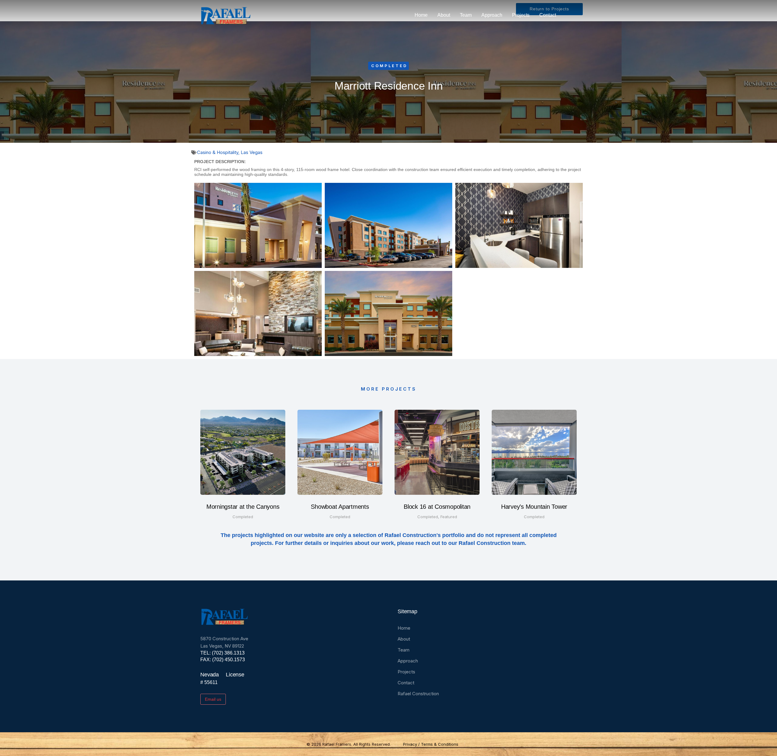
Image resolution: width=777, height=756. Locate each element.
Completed (389, 65)
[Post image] (242, 452)
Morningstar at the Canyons (243, 506)
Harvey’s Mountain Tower (534, 506)
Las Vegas (252, 152)
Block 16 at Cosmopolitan (437, 506)
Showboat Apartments (340, 506)
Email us (213, 699)
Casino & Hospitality (217, 152)
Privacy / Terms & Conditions (430, 744)
